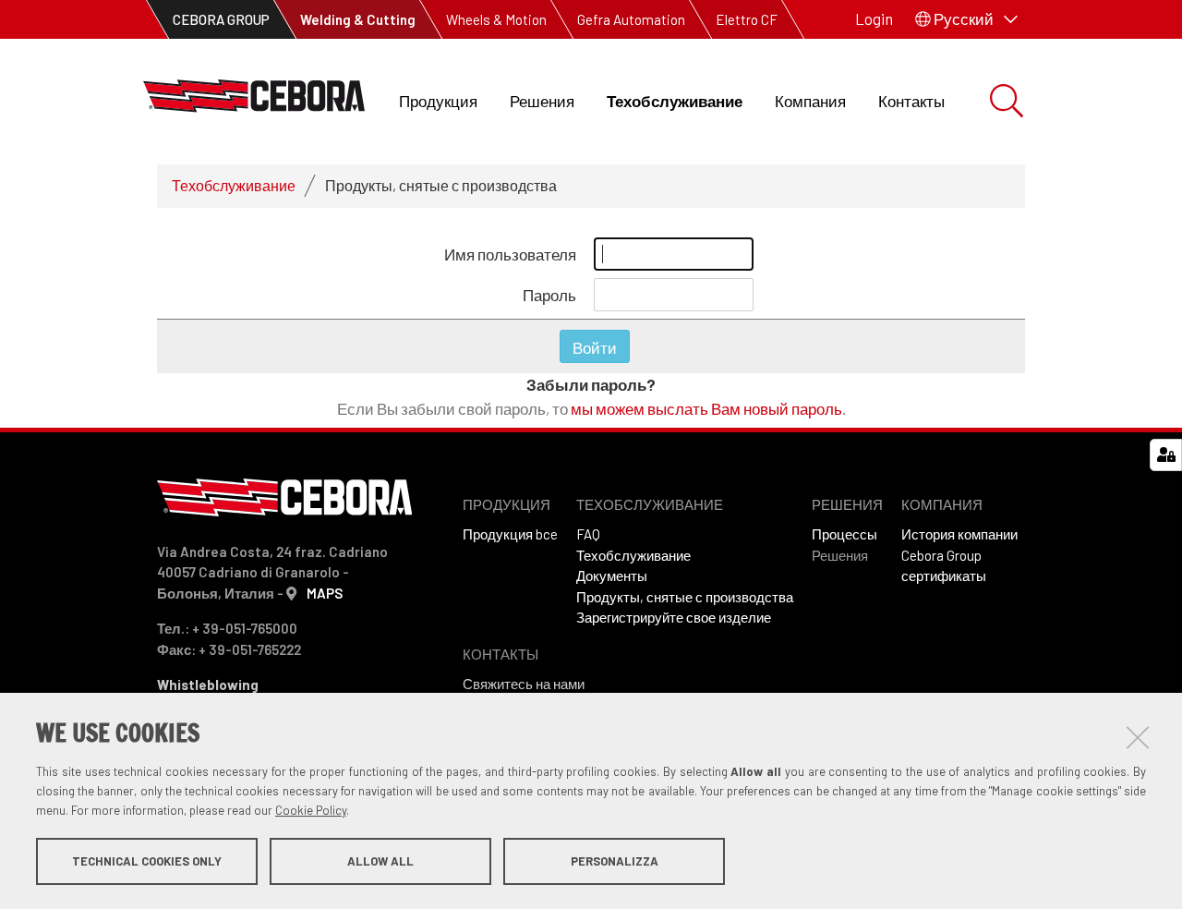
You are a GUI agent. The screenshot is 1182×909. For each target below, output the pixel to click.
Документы (611, 575)
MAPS (325, 593)
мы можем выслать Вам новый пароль (706, 408)
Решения (542, 100)
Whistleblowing (208, 684)
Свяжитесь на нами (524, 683)
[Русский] (254, 101)
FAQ (588, 534)
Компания (810, 100)
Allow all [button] (380, 861)
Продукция (438, 100)
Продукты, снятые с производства (684, 596)
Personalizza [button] (614, 861)
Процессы (844, 534)
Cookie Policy (310, 810)
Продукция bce (510, 534)
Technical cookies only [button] (147, 861)
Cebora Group (941, 555)
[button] (966, 19)
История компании (959, 534)
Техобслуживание (674, 100)
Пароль (549, 294)
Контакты (911, 100)
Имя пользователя (510, 254)
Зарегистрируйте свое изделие (673, 617)
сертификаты (943, 575)
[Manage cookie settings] (1166, 455)
